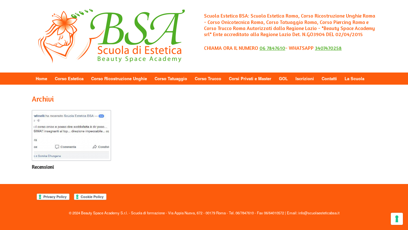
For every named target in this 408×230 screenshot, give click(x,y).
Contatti (329, 78)
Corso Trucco (208, 78)
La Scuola (354, 78)
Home (41, 78)
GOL (283, 78)
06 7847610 (272, 48)
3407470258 (328, 48)
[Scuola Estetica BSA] (111, 36)
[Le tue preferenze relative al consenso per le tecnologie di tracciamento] (397, 219)
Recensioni (43, 167)
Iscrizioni (304, 78)
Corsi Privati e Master (250, 78)
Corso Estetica (69, 78)
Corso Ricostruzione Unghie (119, 78)
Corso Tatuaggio (171, 78)
